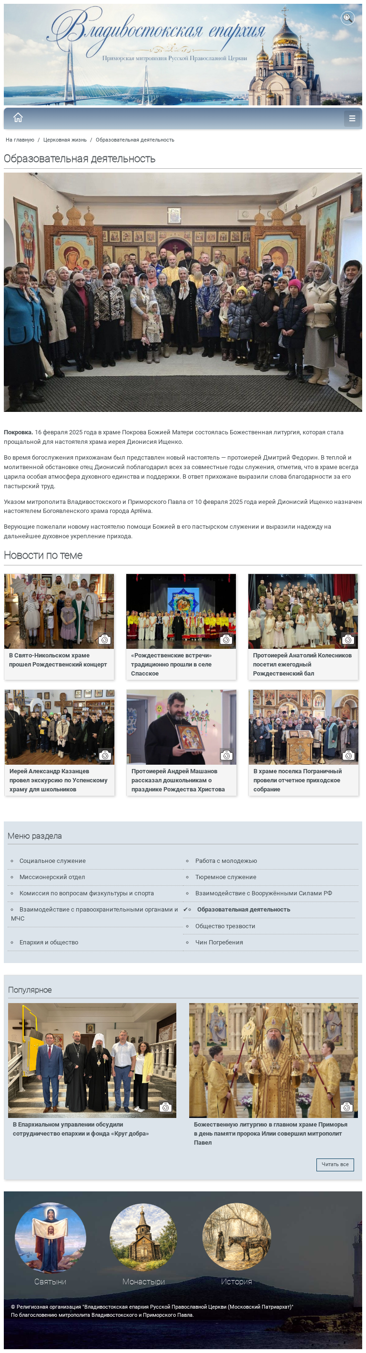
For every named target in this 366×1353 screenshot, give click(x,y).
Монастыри (143, 1281)
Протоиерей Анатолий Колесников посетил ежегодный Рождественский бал (302, 664)
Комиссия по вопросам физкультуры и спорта (87, 893)
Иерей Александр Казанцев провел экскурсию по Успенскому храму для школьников (59, 780)
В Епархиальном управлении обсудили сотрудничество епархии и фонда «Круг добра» (81, 1129)
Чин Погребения (219, 942)
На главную (20, 140)
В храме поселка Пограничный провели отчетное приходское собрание (298, 780)
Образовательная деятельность (135, 140)
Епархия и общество (49, 942)
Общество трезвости (225, 926)
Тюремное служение (225, 877)
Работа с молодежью (226, 860)
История (236, 1281)
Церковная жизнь (65, 140)
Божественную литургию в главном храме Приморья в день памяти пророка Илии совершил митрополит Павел (270, 1133)
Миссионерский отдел (52, 877)
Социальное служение (53, 860)
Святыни (50, 1281)
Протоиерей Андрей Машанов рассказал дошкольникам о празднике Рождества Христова (178, 780)
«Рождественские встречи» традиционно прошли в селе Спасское (171, 664)
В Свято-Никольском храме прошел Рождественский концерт (58, 660)
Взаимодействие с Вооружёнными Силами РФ (263, 893)
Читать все (335, 1164)
